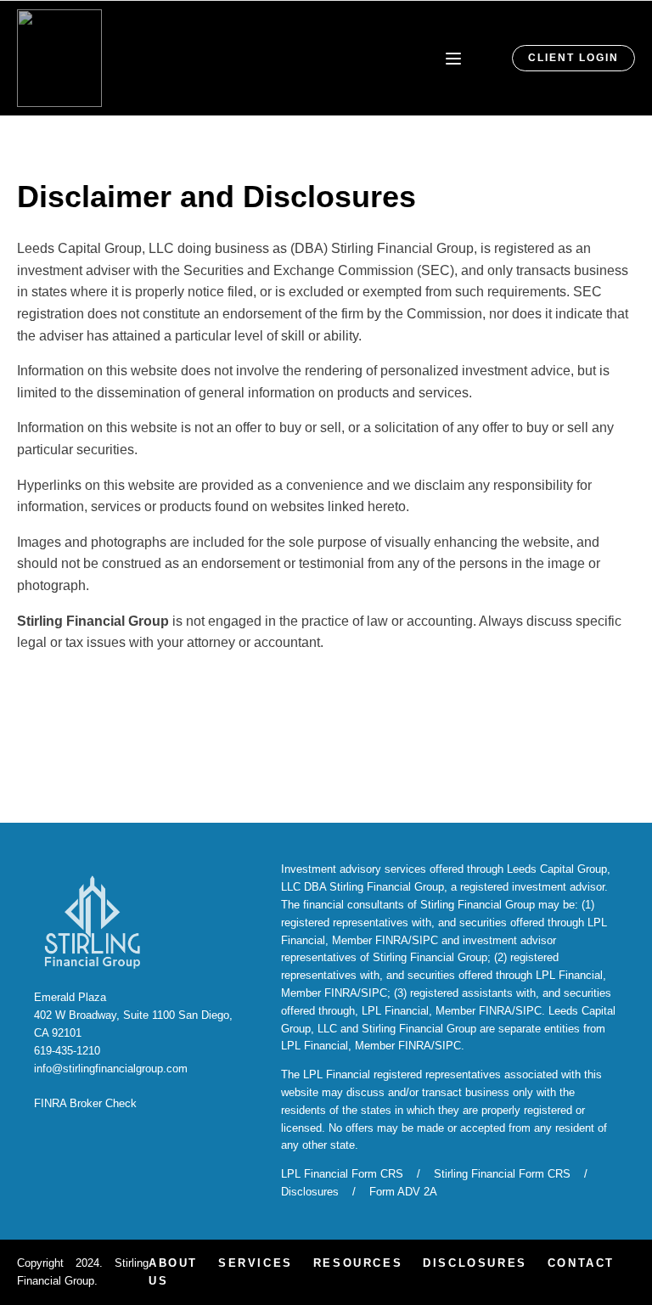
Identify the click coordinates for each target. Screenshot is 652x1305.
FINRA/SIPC (406, 940)
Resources (357, 1263)
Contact (581, 1263)
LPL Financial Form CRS (342, 1173)
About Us (173, 1272)
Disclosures (310, 1191)
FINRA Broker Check (85, 1103)
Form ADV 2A (403, 1191)
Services (255, 1263)
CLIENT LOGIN (573, 58)
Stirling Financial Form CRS (502, 1173)
